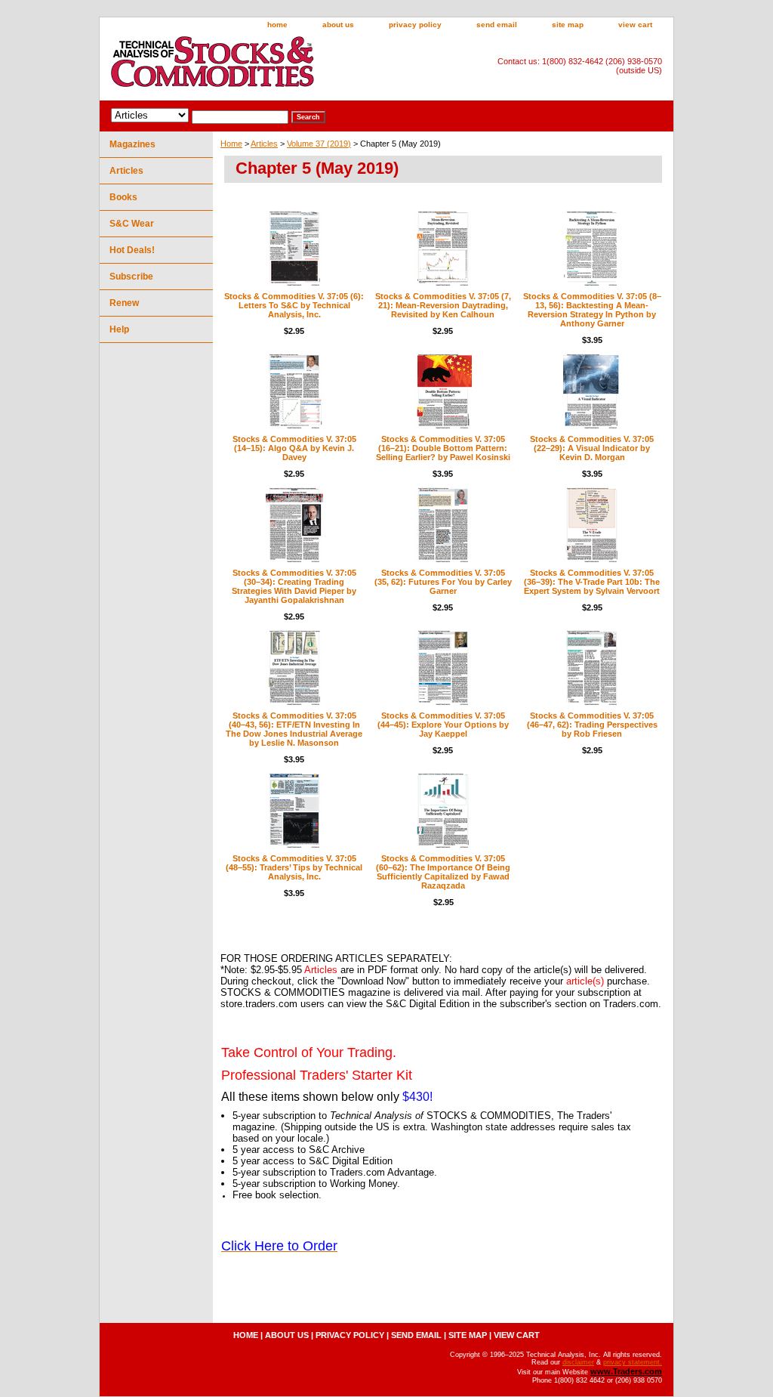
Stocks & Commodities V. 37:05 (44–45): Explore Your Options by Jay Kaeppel (443, 724)
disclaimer (578, 1362)
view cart (635, 24)
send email (496, 24)
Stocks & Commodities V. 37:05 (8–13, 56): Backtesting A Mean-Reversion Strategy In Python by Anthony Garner (592, 310)
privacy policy (415, 24)
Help (119, 329)
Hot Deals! (132, 250)
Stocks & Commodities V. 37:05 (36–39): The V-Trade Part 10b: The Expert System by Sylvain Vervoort (592, 581)
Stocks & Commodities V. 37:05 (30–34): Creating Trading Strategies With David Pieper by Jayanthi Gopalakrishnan (294, 586)
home (277, 24)
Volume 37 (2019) (319, 143)
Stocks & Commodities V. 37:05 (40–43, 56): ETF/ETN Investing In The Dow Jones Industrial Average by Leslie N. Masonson (294, 729)
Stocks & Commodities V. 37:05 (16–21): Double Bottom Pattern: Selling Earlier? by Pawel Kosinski (443, 448)
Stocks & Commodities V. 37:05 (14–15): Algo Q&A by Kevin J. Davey (294, 448)
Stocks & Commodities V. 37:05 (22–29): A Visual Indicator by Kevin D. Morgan (592, 448)
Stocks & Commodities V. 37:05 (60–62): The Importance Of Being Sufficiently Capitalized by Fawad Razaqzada (443, 872)
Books (123, 197)
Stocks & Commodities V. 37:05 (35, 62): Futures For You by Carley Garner (443, 581)
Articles (264, 143)
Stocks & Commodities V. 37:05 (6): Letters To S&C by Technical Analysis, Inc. (294, 305)
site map (568, 24)
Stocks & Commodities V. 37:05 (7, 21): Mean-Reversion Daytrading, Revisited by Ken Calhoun (443, 305)
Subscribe (131, 276)
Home (231, 143)
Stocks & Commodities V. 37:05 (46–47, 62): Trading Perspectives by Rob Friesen (592, 724)
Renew (124, 303)
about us (338, 24)
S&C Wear (131, 223)
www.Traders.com (626, 1371)
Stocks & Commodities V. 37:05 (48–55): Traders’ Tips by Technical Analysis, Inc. (294, 867)
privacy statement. (632, 1362)
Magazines (132, 144)
